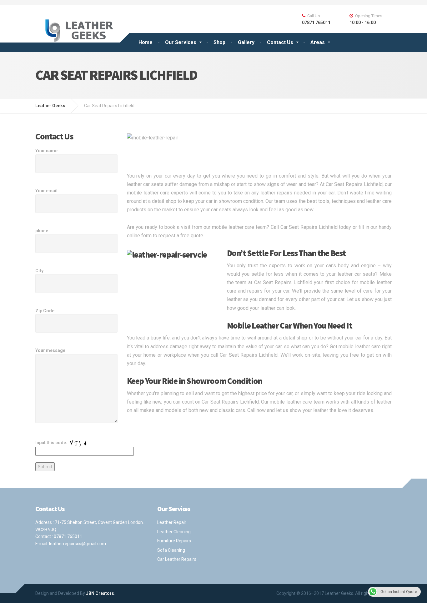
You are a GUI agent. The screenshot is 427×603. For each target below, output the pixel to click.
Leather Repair (171, 522)
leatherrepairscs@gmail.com (77, 543)
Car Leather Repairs (176, 559)
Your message (50, 350)
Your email (46, 190)
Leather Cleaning (174, 531)
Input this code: (51, 442)
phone (41, 230)
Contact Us (280, 42)
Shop (219, 42)
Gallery (246, 42)
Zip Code (44, 310)
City (39, 270)
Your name (46, 150)
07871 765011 (68, 536)
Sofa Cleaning (171, 550)
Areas (317, 42)
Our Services (180, 42)
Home (145, 42)
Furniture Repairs (174, 540)
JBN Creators (100, 593)
